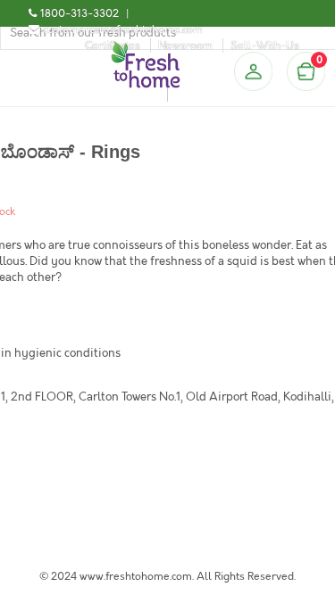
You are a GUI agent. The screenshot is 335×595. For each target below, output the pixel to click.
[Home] (145, 48)
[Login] (252, 71)
